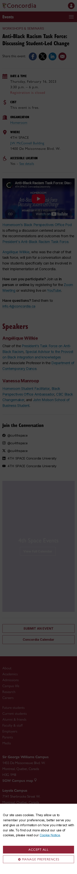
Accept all (38, 849)
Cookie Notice (50, 835)
